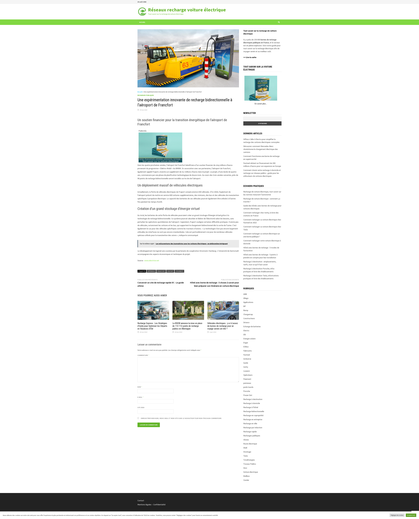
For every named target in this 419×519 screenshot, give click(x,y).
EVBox (246, 346)
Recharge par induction (252, 427)
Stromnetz (179, 271)
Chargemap (248, 314)
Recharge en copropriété (253, 415)
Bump (245, 310)
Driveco (246, 322)
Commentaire (143, 355)
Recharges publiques (145, 95)
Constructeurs (249, 318)
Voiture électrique (250, 472)
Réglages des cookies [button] (397, 515)
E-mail (140, 397)
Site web (140, 407)
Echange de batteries (252, 326)
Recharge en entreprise (252, 419)
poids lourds (248, 387)
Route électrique (250, 443)
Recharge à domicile (251, 403)
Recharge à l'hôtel (250, 407)
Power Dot (247, 395)
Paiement (247, 379)
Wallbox (246, 476)
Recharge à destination (252, 399)
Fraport (170, 271)
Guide (245, 363)
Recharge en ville (250, 423)
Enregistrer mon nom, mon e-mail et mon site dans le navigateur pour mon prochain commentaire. (181, 418)
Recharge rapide (250, 431)
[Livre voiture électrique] (160, 147)
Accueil (142, 22)
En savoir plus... (261, 103)
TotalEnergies (249, 460)
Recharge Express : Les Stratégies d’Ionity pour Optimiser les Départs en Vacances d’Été (152, 326)
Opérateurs (247, 375)
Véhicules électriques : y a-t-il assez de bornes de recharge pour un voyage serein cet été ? (222, 326)
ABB (245, 294)
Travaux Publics (249, 464)
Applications (248, 302)
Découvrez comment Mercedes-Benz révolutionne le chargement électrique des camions (260, 149)
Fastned (246, 355)
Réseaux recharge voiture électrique (187, 10)
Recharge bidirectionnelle (253, 411)
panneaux (247, 383)
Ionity (245, 367)
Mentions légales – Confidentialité (151, 504)
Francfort (161, 271)
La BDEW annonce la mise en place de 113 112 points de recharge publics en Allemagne (187, 326)
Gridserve (247, 359)
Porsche (246, 391)
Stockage (247, 452)
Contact (140, 500)
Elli (244, 334)
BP (244, 306)
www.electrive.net (151, 260)
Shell (245, 447)
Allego (245, 298)
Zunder (246, 480)
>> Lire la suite (249, 57)
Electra (246, 330)
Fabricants (247, 350)
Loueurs (246, 371)
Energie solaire (249, 338)
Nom (139, 387)
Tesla (245, 456)
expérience (151, 271)
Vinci (245, 468)
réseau (246, 439)
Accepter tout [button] (411, 515)
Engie (245, 342)
